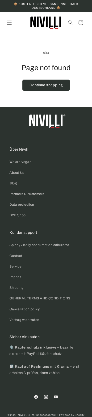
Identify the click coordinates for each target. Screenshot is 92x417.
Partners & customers (26, 194)
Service (15, 266)
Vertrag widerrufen (24, 320)
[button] (9, 22)
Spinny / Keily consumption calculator (39, 245)
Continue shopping (46, 85)
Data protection (21, 204)
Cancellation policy (24, 309)
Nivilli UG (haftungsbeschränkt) (38, 414)
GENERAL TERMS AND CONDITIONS (39, 298)
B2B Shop (17, 215)
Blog (13, 183)
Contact (15, 256)
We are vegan (20, 162)
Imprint (15, 277)
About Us (16, 172)
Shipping (16, 287)
